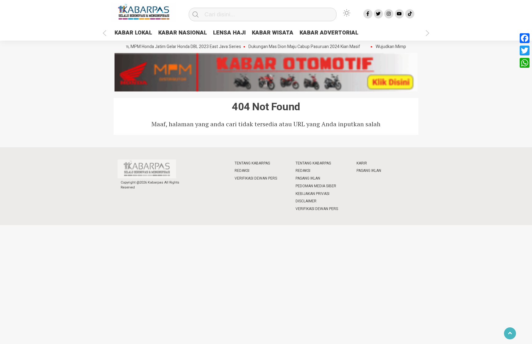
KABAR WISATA (272, 33)
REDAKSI (242, 170)
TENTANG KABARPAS (252, 163)
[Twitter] (524, 50)
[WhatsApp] (524, 63)
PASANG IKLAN (308, 178)
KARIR (362, 163)
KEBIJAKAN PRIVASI (312, 193)
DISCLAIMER (306, 201)
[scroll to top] (510, 333)
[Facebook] (524, 38)
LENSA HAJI (229, 33)
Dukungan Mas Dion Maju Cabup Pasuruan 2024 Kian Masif (301, 47)
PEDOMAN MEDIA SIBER (316, 186)
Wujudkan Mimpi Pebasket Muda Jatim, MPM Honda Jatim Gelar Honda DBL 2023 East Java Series (144, 47)
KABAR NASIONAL (182, 33)
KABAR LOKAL (133, 33)
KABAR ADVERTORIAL (329, 33)
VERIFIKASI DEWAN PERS (256, 178)
